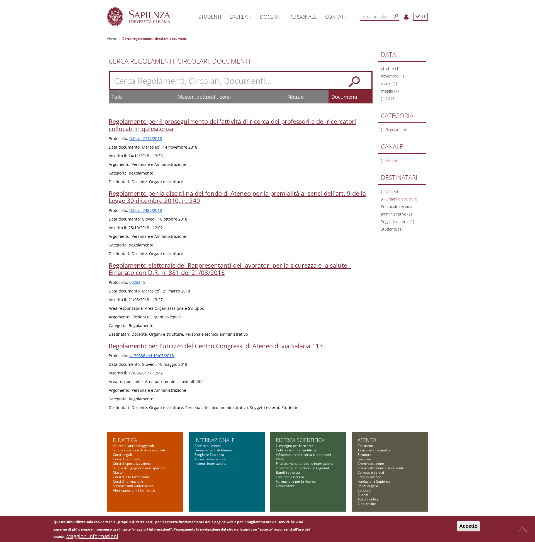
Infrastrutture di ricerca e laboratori (303, 454)
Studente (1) (392, 229)
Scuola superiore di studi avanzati (139, 450)
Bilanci (363, 494)
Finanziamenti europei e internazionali (305, 463)
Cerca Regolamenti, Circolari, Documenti (179, 61)
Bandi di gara (368, 485)
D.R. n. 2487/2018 (145, 210)
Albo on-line (367, 503)
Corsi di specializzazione (132, 463)
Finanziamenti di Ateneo (213, 450)
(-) (383, 98)
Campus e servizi (371, 472)
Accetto (468, 526)
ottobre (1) (390, 68)
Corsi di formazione (128, 481)
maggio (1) (390, 91)
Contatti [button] (336, 16)
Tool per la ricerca (290, 477)
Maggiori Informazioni (92, 536)
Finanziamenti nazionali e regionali (303, 468)
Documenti (344, 96)
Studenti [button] (209, 16)
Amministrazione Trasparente (381, 468)
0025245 (137, 282)
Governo (364, 459)
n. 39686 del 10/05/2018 (151, 355)
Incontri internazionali (211, 463)
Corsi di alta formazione (131, 477)
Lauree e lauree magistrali (133, 445)
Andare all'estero (207, 445)
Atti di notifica (368, 499)
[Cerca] (396, 16)
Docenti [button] (270, 16)
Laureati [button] (241, 16)
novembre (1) (392, 76)
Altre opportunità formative (134, 490)
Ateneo (367, 440)
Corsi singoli (122, 454)
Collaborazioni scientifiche (296, 450)
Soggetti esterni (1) (397, 221)
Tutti (116, 96)
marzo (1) (389, 83)
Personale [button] (303, 16)
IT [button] (423, 16)
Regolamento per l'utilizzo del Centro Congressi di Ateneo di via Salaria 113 (216, 346)
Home (112, 38)
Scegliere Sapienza (209, 454)
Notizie (295, 96)
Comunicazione (369, 477)
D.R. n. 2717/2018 (145, 138)
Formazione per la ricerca (296, 481)
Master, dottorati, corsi (204, 96)
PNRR (280, 459)
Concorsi (364, 490)
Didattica (125, 440)
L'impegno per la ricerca (294, 445)
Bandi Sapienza (288, 472)
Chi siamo (365, 445)
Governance (285, 485)
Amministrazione (371, 463)
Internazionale (214, 440)
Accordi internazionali (211, 459)
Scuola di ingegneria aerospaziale (139, 468)
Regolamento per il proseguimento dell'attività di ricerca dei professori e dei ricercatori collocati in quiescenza (232, 125)
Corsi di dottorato (126, 459)
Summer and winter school (133, 485)
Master (118, 472)
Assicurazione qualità (374, 450)
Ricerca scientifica (300, 440)
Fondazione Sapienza (374, 481)
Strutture (364, 454)
